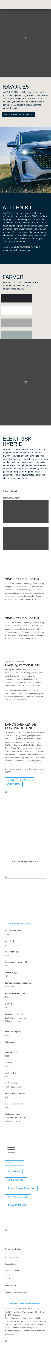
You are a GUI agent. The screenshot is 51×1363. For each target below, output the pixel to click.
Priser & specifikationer (21, 1188)
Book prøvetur (16, 1179)
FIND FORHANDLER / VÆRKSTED (18, 114)
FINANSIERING (17, 1205)
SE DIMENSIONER (19, 923)
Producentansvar (34, 1304)
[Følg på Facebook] (7, 1241)
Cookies (8, 1304)
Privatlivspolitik (19, 1304)
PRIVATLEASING (18, 1196)
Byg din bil (14, 1171)
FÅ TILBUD (14, 1163)
